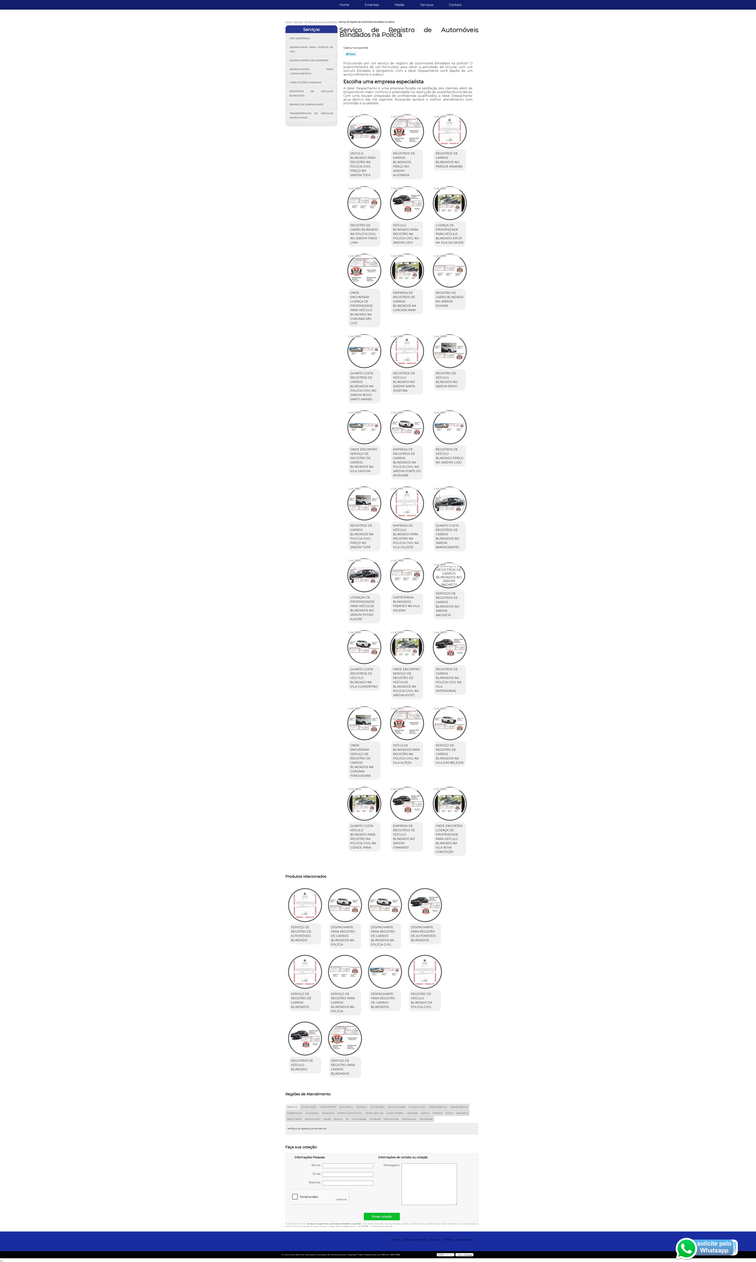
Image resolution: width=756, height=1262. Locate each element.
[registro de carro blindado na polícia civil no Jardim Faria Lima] (364, 203)
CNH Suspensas (300, 38)
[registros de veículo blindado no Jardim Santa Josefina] (407, 351)
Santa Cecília (294, 1119)
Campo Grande (396, 1106)
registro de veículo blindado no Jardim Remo (447, 380)
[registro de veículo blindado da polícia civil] (425, 972)
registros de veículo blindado (302, 1065)
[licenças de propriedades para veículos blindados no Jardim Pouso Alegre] (364, 575)
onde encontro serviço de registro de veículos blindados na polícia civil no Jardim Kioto (406, 682)
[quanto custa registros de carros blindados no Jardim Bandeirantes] (450, 503)
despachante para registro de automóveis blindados (423, 933)
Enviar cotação (382, 1216)
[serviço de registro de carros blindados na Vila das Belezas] (450, 723)
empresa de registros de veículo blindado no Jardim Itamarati (404, 836)
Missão (400, 5)
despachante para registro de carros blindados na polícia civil (383, 935)
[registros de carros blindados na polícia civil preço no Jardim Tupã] (364, 503)
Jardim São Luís (374, 1112)
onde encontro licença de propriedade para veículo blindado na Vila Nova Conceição (449, 839)
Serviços (426, 5)
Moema (425, 1112)
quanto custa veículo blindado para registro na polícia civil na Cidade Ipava (363, 836)
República (462, 1112)
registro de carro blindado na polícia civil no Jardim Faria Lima (364, 234)
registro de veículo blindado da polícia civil (421, 1000)
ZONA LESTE (308, 1106)
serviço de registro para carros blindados (343, 1067)
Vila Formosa (391, 1119)
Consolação (312, 1112)
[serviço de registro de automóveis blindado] (305, 905)
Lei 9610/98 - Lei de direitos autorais (375, 1226)
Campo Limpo (417, 1106)
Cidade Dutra (294, 1112)
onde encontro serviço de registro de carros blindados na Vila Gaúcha (363, 460)
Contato (455, 5)
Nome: (316, 1165)
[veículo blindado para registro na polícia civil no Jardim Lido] (407, 203)
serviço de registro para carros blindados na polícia (343, 1002)
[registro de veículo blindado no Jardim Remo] (450, 351)
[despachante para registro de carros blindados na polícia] (345, 905)
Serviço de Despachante (306, 104)
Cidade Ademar (459, 1106)
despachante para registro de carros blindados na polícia (343, 935)
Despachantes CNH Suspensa (309, 60)
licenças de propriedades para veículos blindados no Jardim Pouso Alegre (362, 608)
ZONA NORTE (328, 1106)
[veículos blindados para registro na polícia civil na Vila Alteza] (407, 723)
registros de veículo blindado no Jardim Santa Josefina (404, 382)
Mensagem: (393, 1165)
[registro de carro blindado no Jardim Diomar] (450, 271)
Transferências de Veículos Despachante (312, 115)
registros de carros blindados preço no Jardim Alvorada (404, 164)
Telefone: (315, 1182)
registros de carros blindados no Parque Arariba (449, 160)
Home (344, 5)
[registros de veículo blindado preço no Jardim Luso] (450, 427)
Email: (317, 1174)
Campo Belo (377, 1106)
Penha (449, 1112)
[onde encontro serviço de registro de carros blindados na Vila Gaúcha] (364, 427)
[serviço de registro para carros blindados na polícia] (345, 972)
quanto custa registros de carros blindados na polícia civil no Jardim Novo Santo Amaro (363, 386)
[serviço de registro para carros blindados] (345, 1039)
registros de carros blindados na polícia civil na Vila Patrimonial (448, 680)
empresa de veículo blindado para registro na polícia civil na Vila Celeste (406, 536)
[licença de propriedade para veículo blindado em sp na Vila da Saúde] (450, 203)
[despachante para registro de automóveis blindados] (425, 905)
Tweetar (350, 54)
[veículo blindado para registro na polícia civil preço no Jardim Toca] (364, 131)
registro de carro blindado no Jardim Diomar (449, 299)
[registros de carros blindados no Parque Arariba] (450, 131)
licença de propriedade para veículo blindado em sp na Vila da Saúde (450, 234)
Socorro (338, 1119)
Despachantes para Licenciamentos (312, 71)
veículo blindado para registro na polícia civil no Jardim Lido (406, 234)
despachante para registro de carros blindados (383, 1000)
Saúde (327, 1119)
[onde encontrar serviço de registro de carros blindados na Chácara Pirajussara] (364, 723)
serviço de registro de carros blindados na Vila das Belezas (450, 754)
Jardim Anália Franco (349, 1112)
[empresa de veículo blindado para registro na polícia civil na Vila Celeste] (407, 503)
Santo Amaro (312, 1119)
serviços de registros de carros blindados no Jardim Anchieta (447, 604)
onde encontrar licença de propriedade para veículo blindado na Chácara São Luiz (361, 308)
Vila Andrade (359, 1119)
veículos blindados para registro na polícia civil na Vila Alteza (406, 754)
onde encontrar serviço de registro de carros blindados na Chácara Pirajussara (361, 761)
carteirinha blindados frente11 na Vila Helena (406, 604)
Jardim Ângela (394, 1112)
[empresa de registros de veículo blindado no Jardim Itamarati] (407, 804)
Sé (347, 1119)
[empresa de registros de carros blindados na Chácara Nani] (407, 271)
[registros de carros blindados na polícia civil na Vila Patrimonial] (450, 647)
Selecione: (292, 1106)
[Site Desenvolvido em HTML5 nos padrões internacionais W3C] (445, 1254)
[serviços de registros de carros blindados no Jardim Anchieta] (449, 575)
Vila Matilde (426, 1119)
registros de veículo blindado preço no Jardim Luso (449, 456)
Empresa (372, 5)
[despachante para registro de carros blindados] (385, 972)
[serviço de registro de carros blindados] (305, 972)
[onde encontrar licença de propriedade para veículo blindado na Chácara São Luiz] (364, 271)
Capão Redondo (438, 1106)
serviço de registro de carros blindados (301, 1000)
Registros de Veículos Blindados (312, 93)
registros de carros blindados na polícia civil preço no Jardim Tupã (361, 536)
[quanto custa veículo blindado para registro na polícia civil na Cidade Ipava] (364, 804)
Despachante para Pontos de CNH (312, 49)
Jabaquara (328, 1112)
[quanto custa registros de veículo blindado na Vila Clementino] (364, 647)
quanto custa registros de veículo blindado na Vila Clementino (364, 678)
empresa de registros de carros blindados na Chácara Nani (404, 301)
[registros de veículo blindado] (305, 1039)
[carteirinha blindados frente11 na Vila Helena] (407, 575)
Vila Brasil (375, 1119)
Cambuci (361, 1106)
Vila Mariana (409, 1119)
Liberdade (412, 1112)
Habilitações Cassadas (305, 82)
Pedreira (437, 1112)
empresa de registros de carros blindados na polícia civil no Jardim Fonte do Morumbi (407, 462)
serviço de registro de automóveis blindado (301, 933)
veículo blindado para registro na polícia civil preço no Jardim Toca (362, 164)
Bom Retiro (346, 1106)
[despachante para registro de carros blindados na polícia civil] (385, 905)
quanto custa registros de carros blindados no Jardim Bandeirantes (447, 536)
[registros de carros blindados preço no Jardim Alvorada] (407, 131)
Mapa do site (464, 1239)
